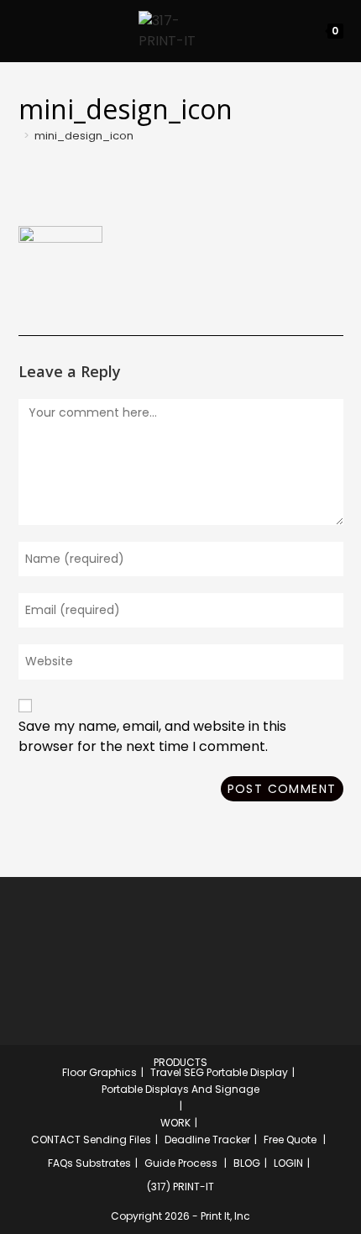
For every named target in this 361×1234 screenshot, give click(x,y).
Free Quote (290, 1139)
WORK (175, 1123)
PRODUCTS (180, 1062)
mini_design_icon (83, 136)
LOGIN (288, 1163)
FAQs (60, 1163)
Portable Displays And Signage (180, 1089)
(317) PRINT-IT (180, 1186)
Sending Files (117, 1139)
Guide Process (180, 1163)
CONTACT (56, 1139)
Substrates (103, 1163)
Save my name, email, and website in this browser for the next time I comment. (152, 736)
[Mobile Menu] (23, 31)
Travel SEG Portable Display (219, 1072)
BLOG (246, 1163)
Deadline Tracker (207, 1139)
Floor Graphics (99, 1072)
